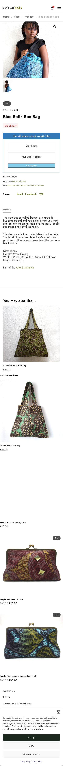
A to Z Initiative (25, 268)
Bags (13, 181)
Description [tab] (7, 209)
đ (54, 26)
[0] (40, 194)
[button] (58, 712)
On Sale (19, 181)
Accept (31, 737)
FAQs (6, 697)
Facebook (31, 194)
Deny (31, 746)
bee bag (23, 185)
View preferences (31, 754)
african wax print (13, 185)
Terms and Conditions (17, 703)
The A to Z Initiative (37, 185)
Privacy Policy (25, 761)
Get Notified (31, 166)
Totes (24, 181)
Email (20, 194)
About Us (9, 691)
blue (28, 185)
